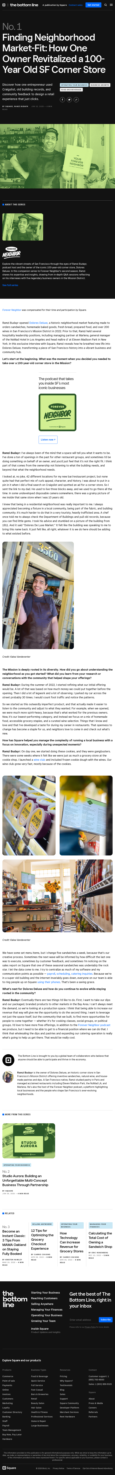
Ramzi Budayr (21, 106)
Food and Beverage (71, 90)
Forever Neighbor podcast (94, 1025)
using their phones (48, 982)
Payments (7, 1385)
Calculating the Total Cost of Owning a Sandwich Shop (100, 1240)
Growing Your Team (43, 1321)
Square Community (69, 1403)
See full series (10, 285)
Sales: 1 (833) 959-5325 (100, 1384)
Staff (4, 1421)
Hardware (7, 1439)
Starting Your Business (45, 1292)
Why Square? (66, 1381)
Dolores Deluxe (38, 322)
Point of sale (8, 1381)
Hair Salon (36, 1408)
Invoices (6, 1394)
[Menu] (111, 5)
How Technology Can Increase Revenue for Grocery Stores (71, 1242)
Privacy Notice (58, 1468)
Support (64, 1399)
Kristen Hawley (13, 1260)
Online (5, 1390)
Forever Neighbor (11, 310)
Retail (34, 1399)
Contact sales (76, 5)
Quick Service (38, 1381)
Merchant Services (69, 1412)
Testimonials (66, 1385)
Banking (6, 1416)
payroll (51, 973)
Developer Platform (69, 1408)
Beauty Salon (37, 1403)
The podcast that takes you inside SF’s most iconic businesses (56, 383)
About (92, 1399)
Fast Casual (37, 1390)
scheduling (63, 973)
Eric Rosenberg (100, 1253)
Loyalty (6, 1408)
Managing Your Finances (98, 1225)
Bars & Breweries (39, 1394)
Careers (93, 1408)
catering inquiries (82, 973)
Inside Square (40, 1328)
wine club (39, 759)
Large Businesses (39, 1425)
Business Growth (100, 85)
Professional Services (42, 1416)
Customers (7, 1399)
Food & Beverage (39, 1376)
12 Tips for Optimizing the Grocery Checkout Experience (42, 1239)
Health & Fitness (39, 1412)
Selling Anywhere (42, 1224)
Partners (93, 1416)
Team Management (11, 1430)
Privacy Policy (90, 1327)
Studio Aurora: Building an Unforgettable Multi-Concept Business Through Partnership (25, 1178)
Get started (93, 5)
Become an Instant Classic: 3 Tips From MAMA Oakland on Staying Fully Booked (14, 1240)
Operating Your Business (74, 85)
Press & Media (96, 1403)
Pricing (63, 1376)
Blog (62, 1390)
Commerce (7, 1376)
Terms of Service (73, 1468)
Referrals (93, 1412)
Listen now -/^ (48, 439)
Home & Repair (38, 1421)
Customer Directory (12, 1412)
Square (9, 106)
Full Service (37, 1385)
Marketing (7, 1403)
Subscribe (106, 1319)
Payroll (5, 1425)
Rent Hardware (67, 1416)
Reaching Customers (44, 1298)
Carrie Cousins (42, 1254)
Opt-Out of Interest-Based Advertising (98, 1468)
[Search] (105, 5)
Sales (62, 1394)
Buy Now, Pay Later (12, 1434)
